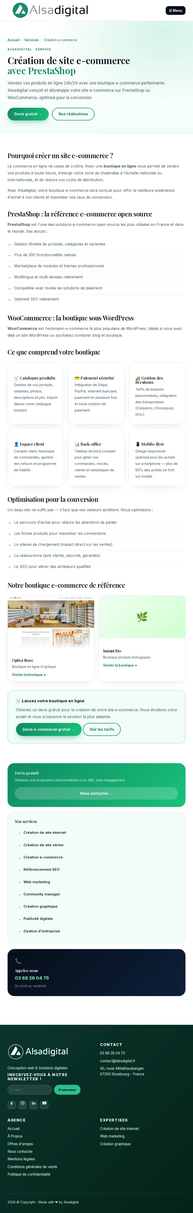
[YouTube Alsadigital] (44, 1105)
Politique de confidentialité (29, 1174)
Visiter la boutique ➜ (29, 675)
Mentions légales (21, 1159)
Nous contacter (20, 1151)
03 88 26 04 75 (32, 978)
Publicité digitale (38, 919)
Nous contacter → (96, 793)
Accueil (14, 40)
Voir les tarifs (101, 729)
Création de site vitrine (44, 845)
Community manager (42, 894)
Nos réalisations (73, 114)
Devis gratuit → (28, 114)
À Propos (15, 1136)
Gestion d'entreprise (42, 931)
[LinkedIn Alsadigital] (33, 1105)
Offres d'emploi (20, 1144)
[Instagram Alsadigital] (22, 1105)
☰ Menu (175, 10)
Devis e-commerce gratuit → (49, 729)
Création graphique (41, 906)
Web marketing (37, 882)
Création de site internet (45, 832)
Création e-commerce (43, 857)
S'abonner (67, 1090)
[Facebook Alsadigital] (12, 1105)
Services (31, 40)
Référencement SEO (42, 869)
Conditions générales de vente (32, 1167)
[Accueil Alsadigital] (50, 10)
